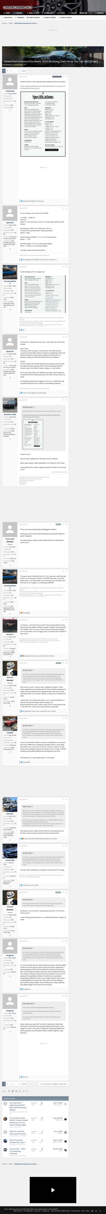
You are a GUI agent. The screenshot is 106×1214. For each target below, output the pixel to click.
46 (12, 740)
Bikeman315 (13, 1156)
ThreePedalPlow (10, 282)
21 (10, 227)
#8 (66, 620)
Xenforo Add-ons (48, 1209)
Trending (20, 18)
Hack (60, 1151)
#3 (66, 267)
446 (12, 690)
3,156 (12, 552)
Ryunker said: (27, 899)
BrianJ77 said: (27, 670)
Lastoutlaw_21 (58, 1105)
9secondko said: (28, 1003)
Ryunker (10, 814)
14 (10, 639)
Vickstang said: (28, 407)
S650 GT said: (27, 806)
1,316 (12, 230)
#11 (66, 799)
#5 (66, 400)
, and (33, 201)
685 (12, 963)
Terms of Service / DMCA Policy (60, 1211)
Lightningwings (57, 1142)
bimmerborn (13, 1144)
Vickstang (8, 65)
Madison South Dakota (9, 828)
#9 (66, 663)
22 (10, 819)
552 (12, 291)
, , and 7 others (39, 656)
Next (23, 71)
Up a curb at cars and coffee (9, 237)
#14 (66, 941)
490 (12, 869)
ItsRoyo (60, 1133)
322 (12, 422)
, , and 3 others (40, 839)
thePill (11, 1127)
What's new (34, 13)
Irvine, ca (13, 558)
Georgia (12, 648)
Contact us (45, 1211)
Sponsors (38, 1211)
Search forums (50, 18)
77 (11, 98)
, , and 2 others (39, 711)
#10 (66, 718)
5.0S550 (10, 733)
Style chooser (18, 1211)
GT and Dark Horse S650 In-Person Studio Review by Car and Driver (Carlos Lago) (19, 1121)
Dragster (10, 955)
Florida (12, 428)
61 (10, 288)
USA (11, 969)
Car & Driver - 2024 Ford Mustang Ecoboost (17, 1151)
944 (12, 642)
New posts (8, 18)
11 (10, 419)
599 (12, 821)
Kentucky (13, 745)
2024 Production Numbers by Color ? (18, 1141)
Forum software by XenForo (21, 1209)
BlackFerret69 (10, 414)
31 (10, 96)
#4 (66, 337)
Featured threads (33, 18)
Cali (11, 105)
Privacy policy (75, 1211)
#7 (66, 571)
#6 (66, 524)
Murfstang (59, 1120)
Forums (18, 13)
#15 (66, 996)
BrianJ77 (10, 634)
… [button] (15, 71)
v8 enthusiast (14, 1136)
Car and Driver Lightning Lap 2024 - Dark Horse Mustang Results (18, 1106)
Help (82, 1211)
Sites (62, 13)
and (30, 885)
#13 (66, 892)
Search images (65, 18)
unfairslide (10, 860)
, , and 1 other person (39, 260)
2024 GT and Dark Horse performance (18, 1132)
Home (87, 1211)
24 (10, 688)
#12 (66, 846)
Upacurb (10, 223)
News (8, 13)
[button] (48, 13)
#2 (66, 208)
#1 (66, 76)
